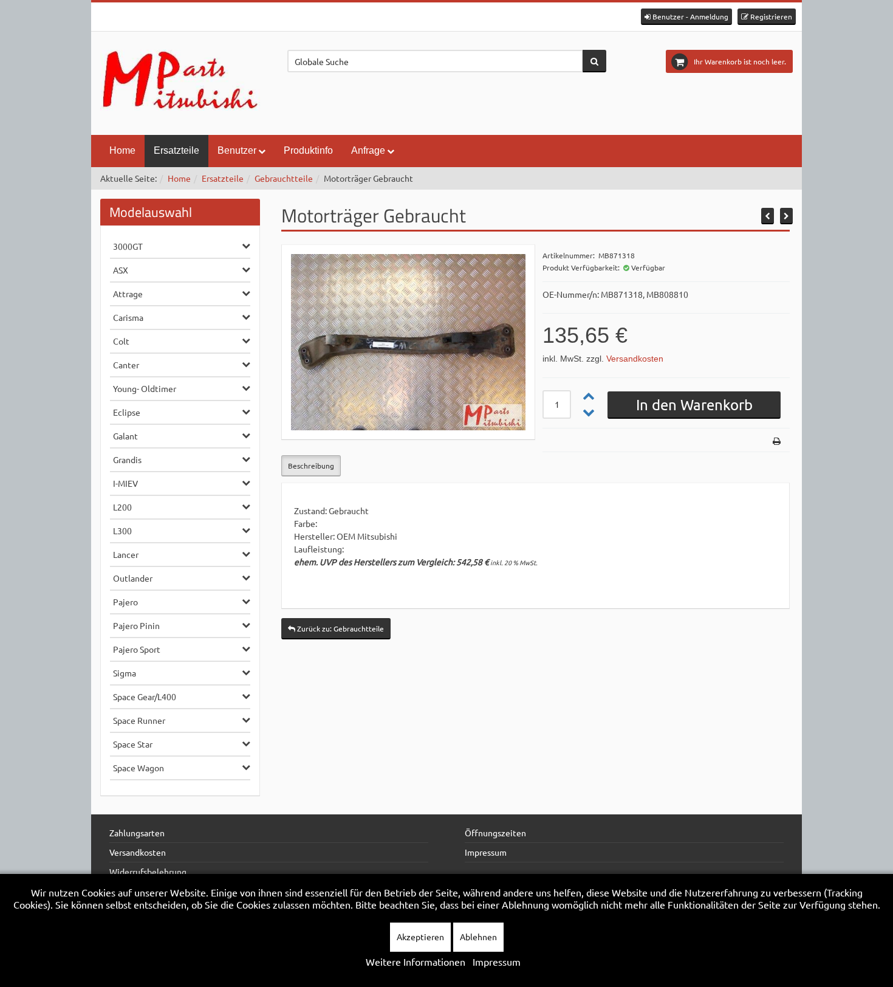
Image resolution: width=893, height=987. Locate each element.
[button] (686, 17)
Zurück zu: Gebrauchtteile (339, 628)
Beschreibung (311, 465)
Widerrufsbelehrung (147, 871)
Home (122, 150)
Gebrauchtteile (284, 178)
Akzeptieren (420, 936)
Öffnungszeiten (495, 832)
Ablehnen (478, 936)
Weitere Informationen (415, 961)
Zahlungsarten (137, 832)
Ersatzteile (176, 150)
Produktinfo (308, 150)
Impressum (486, 852)
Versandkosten (634, 358)
